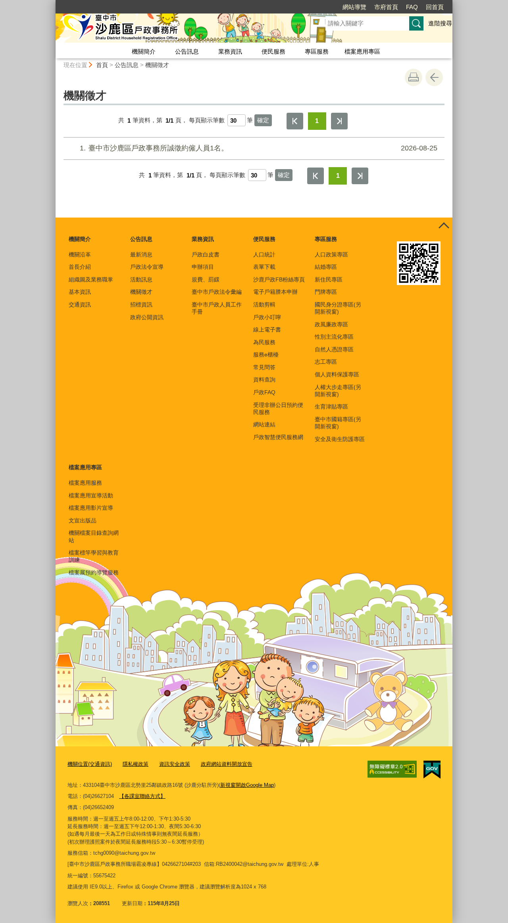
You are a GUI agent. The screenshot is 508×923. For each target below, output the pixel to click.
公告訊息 (187, 51)
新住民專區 (329, 279)
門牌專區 (326, 292)
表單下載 (264, 267)
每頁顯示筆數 (207, 120)
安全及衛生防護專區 (340, 439)
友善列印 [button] (413, 77)
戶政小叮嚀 (267, 317)
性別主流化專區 (334, 336)
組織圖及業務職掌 (91, 279)
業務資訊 (230, 51)
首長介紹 (80, 267)
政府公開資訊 (147, 317)
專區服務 (317, 51)
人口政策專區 (331, 254)
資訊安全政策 (174, 764)
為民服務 (264, 342)
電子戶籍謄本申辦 (275, 292)
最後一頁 (339, 121)
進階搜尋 (440, 23)
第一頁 (295, 121)
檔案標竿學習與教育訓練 (94, 556)
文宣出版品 (82, 520)
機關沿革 (80, 254)
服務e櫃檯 (266, 354)
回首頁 (435, 7)
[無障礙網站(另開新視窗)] (392, 769)
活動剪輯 (264, 304)
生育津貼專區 (331, 406)
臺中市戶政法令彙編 (217, 292)
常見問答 (264, 367)
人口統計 (264, 254)
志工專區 (326, 361)
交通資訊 (80, 304)
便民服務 (273, 51)
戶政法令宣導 (147, 267)
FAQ (412, 7)
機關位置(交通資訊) (89, 764)
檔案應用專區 (362, 51)
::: (52, 3)
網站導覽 (354, 7)
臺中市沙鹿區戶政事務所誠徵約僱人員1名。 (258, 148)
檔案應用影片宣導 (91, 508)
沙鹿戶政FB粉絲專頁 (279, 279)
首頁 (102, 65)
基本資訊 (80, 292)
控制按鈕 (443, 226)
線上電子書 (267, 329)
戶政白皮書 (205, 254)
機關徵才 (157, 65)
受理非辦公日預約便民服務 (278, 408)
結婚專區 (326, 267)
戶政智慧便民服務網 (278, 437)
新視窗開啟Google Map (247, 785)
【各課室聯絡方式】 (142, 796)
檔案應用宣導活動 (91, 495)
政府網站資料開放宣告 (226, 764)
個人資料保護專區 (337, 374)
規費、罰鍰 (205, 279)
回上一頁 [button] (434, 77)
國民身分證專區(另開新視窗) (338, 308)
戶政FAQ (264, 392)
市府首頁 (386, 7)
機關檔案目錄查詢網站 (94, 536)
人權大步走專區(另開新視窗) (338, 390)
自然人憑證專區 (334, 349)
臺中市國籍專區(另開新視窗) (338, 423)
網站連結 (264, 424)
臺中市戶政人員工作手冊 (217, 308)
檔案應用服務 (85, 483)
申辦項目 (203, 267)
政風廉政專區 (331, 324)
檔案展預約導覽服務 (94, 572)
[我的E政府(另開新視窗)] (432, 770)
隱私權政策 (135, 764)
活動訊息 (141, 279)
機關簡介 (144, 51)
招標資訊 (141, 304)
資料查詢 (264, 379)
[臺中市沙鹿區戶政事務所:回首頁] (181, 29)
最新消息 (141, 254)
